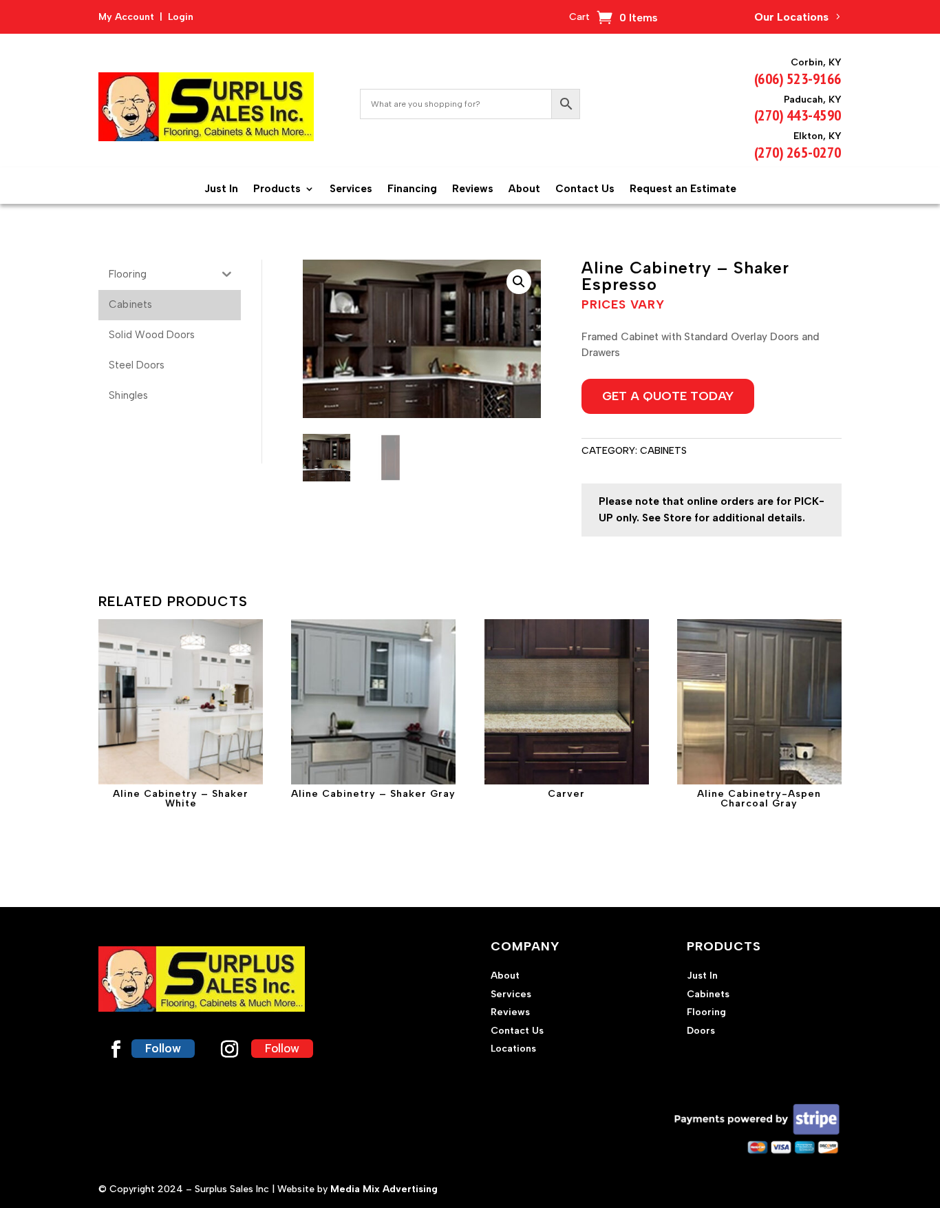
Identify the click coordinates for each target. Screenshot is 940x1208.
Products (277, 189)
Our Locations (791, 16)
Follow (163, 1048)
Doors (701, 1031)
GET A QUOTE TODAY (668, 396)
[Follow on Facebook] (115, 1049)
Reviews (472, 189)
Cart (579, 17)
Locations (513, 1048)
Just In (221, 189)
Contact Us (585, 189)
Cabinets (663, 451)
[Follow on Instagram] (229, 1049)
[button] (518, 281)
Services (351, 189)
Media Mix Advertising (384, 1189)
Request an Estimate (683, 189)
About (524, 189)
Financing (412, 189)
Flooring (706, 1012)
